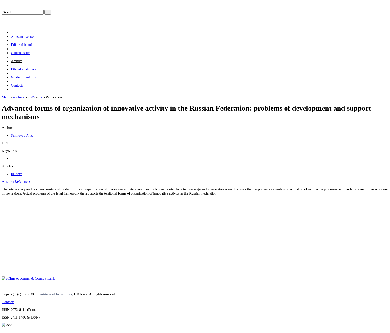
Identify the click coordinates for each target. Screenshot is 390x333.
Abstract (8, 181)
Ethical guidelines (23, 69)
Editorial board (21, 45)
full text (16, 174)
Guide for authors (23, 77)
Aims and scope (22, 36)
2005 (31, 97)
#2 (41, 97)
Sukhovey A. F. (22, 135)
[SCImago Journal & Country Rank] (28, 278)
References (22, 181)
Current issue (20, 53)
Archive (16, 61)
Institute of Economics (55, 294)
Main (5, 97)
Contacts (17, 85)
